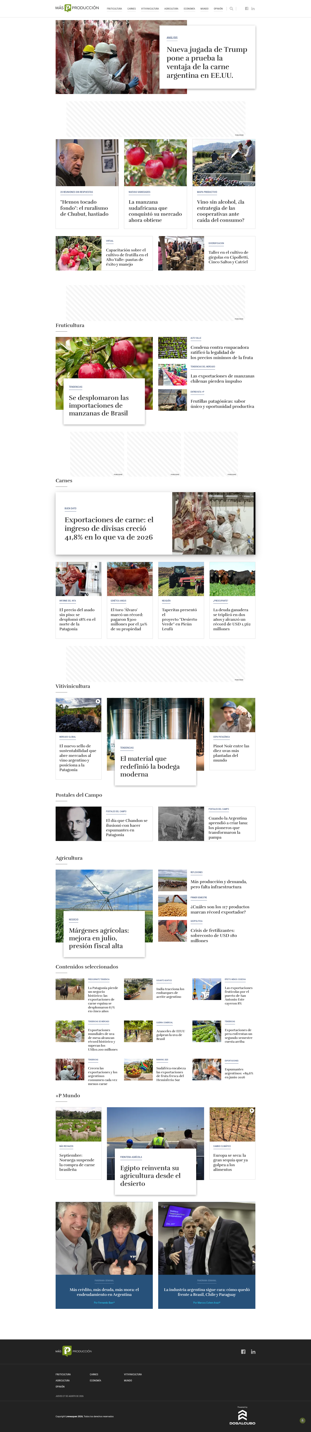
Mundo (204, 8)
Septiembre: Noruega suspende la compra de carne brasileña (77, 1162)
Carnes (131, 8)
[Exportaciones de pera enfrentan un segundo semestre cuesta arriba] (206, 1031)
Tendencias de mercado (98, 1022)
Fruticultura (114, 8)
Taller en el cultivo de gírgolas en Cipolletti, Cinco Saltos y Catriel (229, 257)
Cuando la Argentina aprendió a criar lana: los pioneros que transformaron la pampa (228, 828)
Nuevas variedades (139, 192)
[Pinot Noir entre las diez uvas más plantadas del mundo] (232, 715)
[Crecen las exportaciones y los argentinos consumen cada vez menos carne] (70, 1069)
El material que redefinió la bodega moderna (150, 766)
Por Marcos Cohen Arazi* (206, 1302)
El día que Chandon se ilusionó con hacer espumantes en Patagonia (127, 827)
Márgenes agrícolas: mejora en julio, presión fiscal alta (99, 938)
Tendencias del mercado (203, 367)
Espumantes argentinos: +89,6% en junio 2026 (239, 1073)
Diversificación (216, 243)
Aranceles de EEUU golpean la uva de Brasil (170, 1035)
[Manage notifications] (302, 1420)
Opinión (218, 8)
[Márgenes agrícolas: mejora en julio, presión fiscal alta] (104, 906)
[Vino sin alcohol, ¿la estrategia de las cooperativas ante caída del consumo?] (224, 162)
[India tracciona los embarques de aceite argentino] (138, 989)
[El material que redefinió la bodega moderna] (155, 734)
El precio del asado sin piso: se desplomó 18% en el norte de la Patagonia (77, 619)
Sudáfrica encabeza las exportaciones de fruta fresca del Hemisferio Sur (171, 1074)
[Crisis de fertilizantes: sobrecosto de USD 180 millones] (172, 931)
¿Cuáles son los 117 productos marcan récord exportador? (220, 909)
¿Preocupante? (220, 600)
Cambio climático (222, 1146)
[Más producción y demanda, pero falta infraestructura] (172, 880)
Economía (189, 8)
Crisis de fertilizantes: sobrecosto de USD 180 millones (214, 936)
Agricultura (171, 8)
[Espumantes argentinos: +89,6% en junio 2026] (206, 1069)
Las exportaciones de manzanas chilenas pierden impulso (222, 378)
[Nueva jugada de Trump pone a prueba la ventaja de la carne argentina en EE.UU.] (155, 57)
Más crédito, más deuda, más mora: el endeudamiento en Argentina (104, 1292)
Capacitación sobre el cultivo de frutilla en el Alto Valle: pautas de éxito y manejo (127, 257)
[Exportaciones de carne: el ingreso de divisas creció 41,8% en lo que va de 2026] (214, 523)
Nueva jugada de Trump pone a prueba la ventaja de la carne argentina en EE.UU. (207, 62)
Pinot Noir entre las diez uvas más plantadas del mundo (231, 753)
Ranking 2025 (162, 1060)
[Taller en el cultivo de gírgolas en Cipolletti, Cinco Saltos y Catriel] (181, 253)
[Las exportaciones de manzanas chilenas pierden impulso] (172, 375)
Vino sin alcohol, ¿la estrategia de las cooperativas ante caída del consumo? (220, 211)
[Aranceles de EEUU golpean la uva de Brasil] (138, 1031)
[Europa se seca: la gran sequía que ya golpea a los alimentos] (232, 1124)
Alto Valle (196, 338)
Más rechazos (66, 1146)
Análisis (172, 37)
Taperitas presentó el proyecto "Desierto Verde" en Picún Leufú (179, 619)
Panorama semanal (104, 1280)
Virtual (110, 241)
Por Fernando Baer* (104, 1302)
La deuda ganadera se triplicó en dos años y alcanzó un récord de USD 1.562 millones (232, 619)
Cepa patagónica (221, 737)
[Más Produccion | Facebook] (247, 8)
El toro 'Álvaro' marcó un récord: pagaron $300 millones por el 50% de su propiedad (129, 619)
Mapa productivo (207, 192)
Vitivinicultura (150, 8)
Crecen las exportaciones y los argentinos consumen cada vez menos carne (102, 1076)
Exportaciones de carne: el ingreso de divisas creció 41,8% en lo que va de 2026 (109, 528)
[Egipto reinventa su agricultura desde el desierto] (155, 1143)
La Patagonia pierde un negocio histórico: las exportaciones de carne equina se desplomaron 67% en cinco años (103, 999)
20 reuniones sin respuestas (76, 192)
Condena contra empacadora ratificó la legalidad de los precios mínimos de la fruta (222, 353)
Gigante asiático (164, 980)
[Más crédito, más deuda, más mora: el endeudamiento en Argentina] (104, 1238)
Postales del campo (116, 811)
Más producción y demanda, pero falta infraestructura (219, 884)
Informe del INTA (67, 600)
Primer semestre (199, 897)
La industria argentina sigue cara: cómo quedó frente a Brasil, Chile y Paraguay (207, 1292)
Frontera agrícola (131, 1157)
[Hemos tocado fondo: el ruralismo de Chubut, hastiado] (87, 162)
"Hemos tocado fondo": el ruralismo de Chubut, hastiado (84, 208)
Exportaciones (231, 1061)
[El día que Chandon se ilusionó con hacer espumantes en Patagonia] (79, 824)
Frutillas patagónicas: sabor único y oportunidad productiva (222, 404)
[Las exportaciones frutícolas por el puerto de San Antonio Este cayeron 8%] (206, 989)
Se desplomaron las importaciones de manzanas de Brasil (99, 405)
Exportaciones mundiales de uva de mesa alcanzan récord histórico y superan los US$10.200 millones (103, 1039)
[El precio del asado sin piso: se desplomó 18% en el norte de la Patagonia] (78, 579)
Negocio (73, 919)
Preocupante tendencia (98, 979)
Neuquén (166, 600)
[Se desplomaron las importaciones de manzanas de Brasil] (104, 373)
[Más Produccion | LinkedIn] (253, 8)
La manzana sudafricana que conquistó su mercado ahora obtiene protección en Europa (155, 214)
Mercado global (67, 737)
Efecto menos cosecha (235, 979)
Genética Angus (118, 600)
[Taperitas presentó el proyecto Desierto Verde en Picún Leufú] (181, 579)
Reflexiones (196, 872)
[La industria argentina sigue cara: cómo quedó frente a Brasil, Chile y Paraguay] (206, 1238)
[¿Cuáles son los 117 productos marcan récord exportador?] (172, 905)
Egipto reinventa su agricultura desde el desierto (150, 1175)
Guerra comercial (164, 1023)
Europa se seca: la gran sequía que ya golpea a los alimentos (230, 1162)
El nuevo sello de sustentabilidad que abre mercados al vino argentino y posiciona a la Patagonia (77, 758)
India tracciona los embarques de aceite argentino (170, 993)
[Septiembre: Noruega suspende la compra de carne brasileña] (78, 1124)
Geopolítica (196, 921)
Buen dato (70, 508)
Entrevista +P (197, 392)
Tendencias (75, 386)
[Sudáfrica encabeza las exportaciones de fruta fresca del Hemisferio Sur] (138, 1069)
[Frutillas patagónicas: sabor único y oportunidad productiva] (172, 400)
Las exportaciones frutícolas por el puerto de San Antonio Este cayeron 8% (239, 995)
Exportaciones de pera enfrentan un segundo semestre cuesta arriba (239, 1036)
